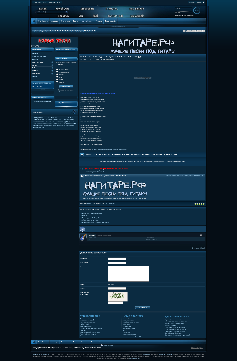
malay (89, 203)
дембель (35, 123)
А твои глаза (126, 332)
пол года (61, 74)
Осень (60, 119)
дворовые (170, 354)
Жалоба (202, 248)
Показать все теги (38, 127)
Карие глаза (126, 324)
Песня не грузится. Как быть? (94, 172)
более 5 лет (62, 82)
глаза (61, 121)
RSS (44, 2)
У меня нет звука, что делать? (94, 170)
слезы (54, 125)
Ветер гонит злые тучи (87, 321)
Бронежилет (84, 330)
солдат (63, 125)
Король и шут (37, 119)
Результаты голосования (66, 90)
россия (46, 125)
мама (59, 123)
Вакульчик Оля (46, 117)
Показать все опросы (66, 92)
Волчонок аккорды (85, 326)
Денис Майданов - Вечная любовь (175, 329)
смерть (59, 125)
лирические (146, 354)
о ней (66, 123)
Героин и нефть (85, 324)
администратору (134, 358)
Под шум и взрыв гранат (87, 323)
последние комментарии (42, 101)
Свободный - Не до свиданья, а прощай (177, 335)
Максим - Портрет (170, 325)
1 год (60, 77)
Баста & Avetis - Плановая (173, 333)
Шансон (111, 59)
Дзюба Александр (61, 117)
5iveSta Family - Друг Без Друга (174, 323)
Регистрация (179, 15)
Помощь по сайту (54, 2)
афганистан (44, 121)
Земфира (70, 117)
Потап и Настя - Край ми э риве (175, 327)
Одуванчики (84, 336)
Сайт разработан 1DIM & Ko (197, 348)
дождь (40, 123)
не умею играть (64, 69)
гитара (94, 149)
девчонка (72, 121)
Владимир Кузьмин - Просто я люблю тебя (95, 222)
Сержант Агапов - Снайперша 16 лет (91, 328)
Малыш (125, 330)
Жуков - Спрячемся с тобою (174, 320)
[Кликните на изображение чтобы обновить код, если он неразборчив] (118, 301)
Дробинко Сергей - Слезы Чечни (90, 332)
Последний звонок (128, 321)
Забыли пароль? (189, 15)
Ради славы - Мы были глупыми (175, 331)
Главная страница (34, 21)
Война (53, 118)
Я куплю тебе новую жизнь (131, 323)
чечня (72, 125)
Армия (39, 117)
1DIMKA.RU (96, 348)
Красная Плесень (47, 119)
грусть (66, 122)
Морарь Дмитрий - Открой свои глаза (94, 218)
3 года (61, 79)
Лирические (104, 59)
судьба (68, 125)
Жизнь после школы (129, 328)
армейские (162, 354)
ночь (62, 123)
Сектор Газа (65, 119)
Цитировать (195, 248)
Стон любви (126, 319)
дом (43, 123)
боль (50, 121)
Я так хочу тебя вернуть (87, 319)
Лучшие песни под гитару (42, 83)
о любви (99, 149)
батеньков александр (109, 149)
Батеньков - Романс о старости (92, 213)
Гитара (97, 59)
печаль (71, 123)
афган (39, 121)
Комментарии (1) (111, 203)
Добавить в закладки (195, 2)
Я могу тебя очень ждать (88, 334)
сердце (50, 125)
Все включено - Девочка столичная (176, 322)
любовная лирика (121, 149)
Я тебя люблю (127, 326)
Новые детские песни (39, 56)
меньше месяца (64, 72)
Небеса (84, 215)
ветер (53, 121)
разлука (41, 125)
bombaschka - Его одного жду (132, 336)
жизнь (50, 123)
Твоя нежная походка (129, 334)
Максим (55, 119)
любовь (54, 123)
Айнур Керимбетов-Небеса (90, 220)
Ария (34, 117)
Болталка (37, 2)
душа (46, 123)
